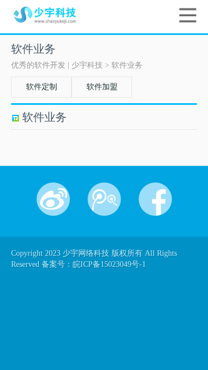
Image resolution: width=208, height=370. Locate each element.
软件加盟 (102, 87)
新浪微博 (53, 199)
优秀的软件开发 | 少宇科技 (57, 65)
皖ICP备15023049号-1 (109, 264)
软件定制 (41, 87)
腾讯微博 (104, 199)
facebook (155, 199)
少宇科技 (55, 15)
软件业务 (127, 65)
